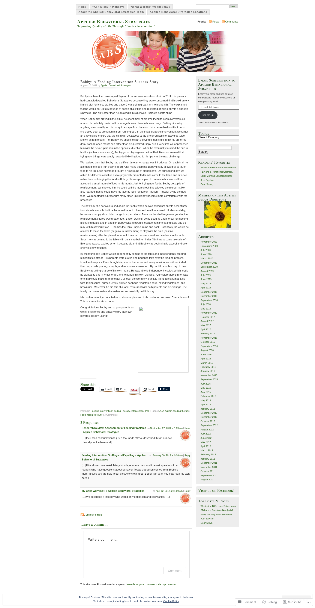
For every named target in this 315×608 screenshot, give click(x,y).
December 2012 (209, 413)
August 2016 (207, 350)
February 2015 (208, 396)
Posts (215, 21)
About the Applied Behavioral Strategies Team (111, 12)
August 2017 (207, 321)
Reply (187, 428)
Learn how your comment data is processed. (151, 584)
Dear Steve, (207, 184)
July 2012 (206, 433)
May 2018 (206, 308)
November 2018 (209, 296)
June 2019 (206, 279)
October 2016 (208, 342)
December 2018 (209, 292)
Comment (175, 570)
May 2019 (206, 283)
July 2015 (206, 383)
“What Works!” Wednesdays (150, 6)
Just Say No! (207, 180)
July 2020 (206, 250)
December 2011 (209, 463)
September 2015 (209, 379)
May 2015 (206, 387)
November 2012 (209, 417)
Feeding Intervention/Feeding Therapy (110, 411)
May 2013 (206, 400)
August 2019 (207, 271)
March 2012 (207, 450)
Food (83, 414)
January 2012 (208, 458)
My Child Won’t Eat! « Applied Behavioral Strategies (113, 490)
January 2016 (208, 371)
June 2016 (206, 354)
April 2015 (206, 392)
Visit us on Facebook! (216, 490)
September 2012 (209, 425)
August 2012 (207, 429)
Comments (231, 21)
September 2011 (209, 475)
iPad (147, 411)
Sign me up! (208, 115)
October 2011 (208, 471)
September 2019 (209, 267)
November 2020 (209, 241)
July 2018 (206, 304)
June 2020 (206, 254)
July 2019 (206, 275)
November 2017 (209, 312)
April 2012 (206, 446)
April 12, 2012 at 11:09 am (169, 491)
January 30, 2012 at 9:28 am (168, 455)
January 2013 (208, 408)
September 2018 (209, 300)
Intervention (137, 411)
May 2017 (206, 325)
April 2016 (206, 358)
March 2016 (207, 363)
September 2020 (209, 246)
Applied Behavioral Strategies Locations (178, 12)
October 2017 (208, 317)
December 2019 (209, 262)
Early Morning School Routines (216, 176)
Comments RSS (93, 514)
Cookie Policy (171, 601)
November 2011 (209, 467)
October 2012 (208, 421)
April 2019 (206, 287)
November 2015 (209, 375)
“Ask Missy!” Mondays (108, 6)
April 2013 (206, 404)
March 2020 (207, 258)
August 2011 (207, 479)
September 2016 (209, 346)
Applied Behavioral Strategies (114, 21)
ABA (161, 411)
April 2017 (206, 329)
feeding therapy (181, 411)
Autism (168, 411)
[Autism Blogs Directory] (217, 227)
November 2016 (209, 337)
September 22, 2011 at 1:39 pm (166, 428)
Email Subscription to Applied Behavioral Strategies (216, 84)
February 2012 (208, 454)
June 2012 (206, 438)
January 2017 (208, 333)
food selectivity (94, 414)
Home (82, 6)
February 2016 (208, 367)
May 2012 (206, 442)
